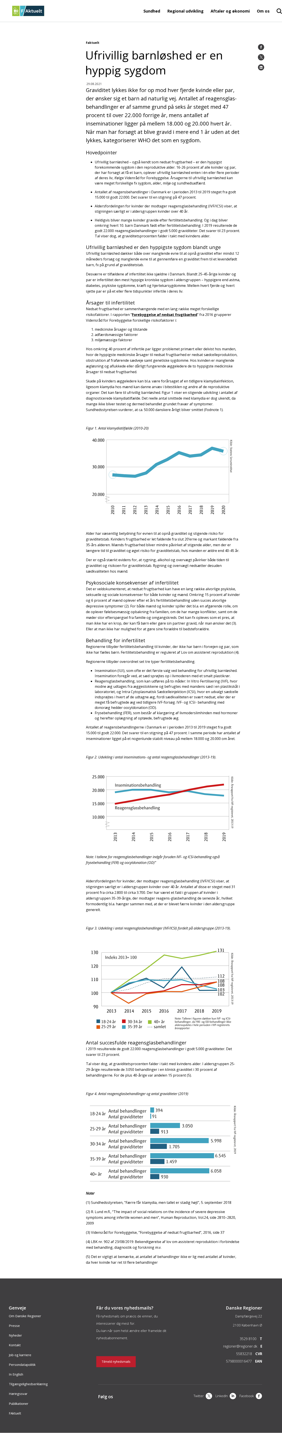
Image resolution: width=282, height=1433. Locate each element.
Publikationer (18, 1403)
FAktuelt (15, 1413)
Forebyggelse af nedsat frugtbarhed (164, 314)
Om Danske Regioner (25, 1316)
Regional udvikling (185, 11)
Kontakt (15, 1345)
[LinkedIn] (261, 67)
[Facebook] (261, 47)
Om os (263, 11)
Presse (14, 1325)
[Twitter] (261, 57)
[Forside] (28, 14)
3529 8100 (248, 1338)
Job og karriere (20, 1355)
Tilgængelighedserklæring (28, 1384)
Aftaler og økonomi (230, 11)
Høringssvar (18, 1393)
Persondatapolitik (22, 1364)
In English (16, 1374)
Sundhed (151, 11)
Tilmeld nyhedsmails (116, 1361)
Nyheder (15, 1335)
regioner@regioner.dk (240, 1346)
